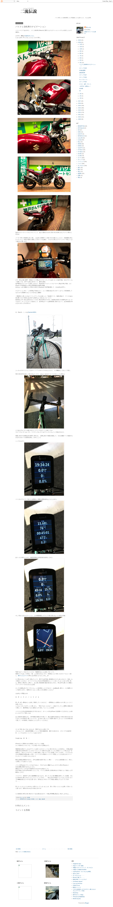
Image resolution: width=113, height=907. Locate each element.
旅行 (79, 167)
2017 (79, 101)
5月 (81, 60)
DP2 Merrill (81, 128)
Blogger (87, 903)
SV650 (32, 799)
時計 (79, 169)
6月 (81, 58)
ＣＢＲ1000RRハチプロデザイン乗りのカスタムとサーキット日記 (84, 890)
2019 (79, 40)
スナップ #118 (83, 68)
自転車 (43, 799)
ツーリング (81, 161)
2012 (79, 112)
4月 (81, 62)
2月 (81, 96)
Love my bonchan (77, 883)
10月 (81, 49)
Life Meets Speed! (77, 881)
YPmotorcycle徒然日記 (79, 896)
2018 (79, 42)
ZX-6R (79, 153)
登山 (79, 171)
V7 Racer (80, 149)
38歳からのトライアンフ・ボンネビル (83, 867)
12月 (81, 44)
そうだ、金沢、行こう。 (85, 84)
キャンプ (80, 159)
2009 (79, 119)
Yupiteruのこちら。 (30, 35)
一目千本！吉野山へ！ (85, 86)
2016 (79, 103)
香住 (79, 177)
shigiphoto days (77, 863)
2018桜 (81, 88)
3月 (81, 93)
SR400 (79, 143)
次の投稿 (18, 849)
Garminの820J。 (32, 312)
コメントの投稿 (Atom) (24, 851)
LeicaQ (28, 799)
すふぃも (88, 27)
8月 (81, 53)
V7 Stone (80, 151)
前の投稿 (70, 849)
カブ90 (79, 155)
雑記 (40, 799)
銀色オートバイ (77, 887)
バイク (36, 799)
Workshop (75, 892)
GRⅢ (79, 132)
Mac (79, 141)
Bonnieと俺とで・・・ (79, 877)
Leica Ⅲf (80, 138)
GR (79, 130)
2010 (79, 117)
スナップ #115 (83, 81)
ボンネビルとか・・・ (78, 875)
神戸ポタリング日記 (78, 894)
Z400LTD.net (76, 885)
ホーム (44, 849)
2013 (79, 110)
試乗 (79, 175)
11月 (81, 46)
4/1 (80, 90)
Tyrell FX (80, 147)
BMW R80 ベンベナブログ (80, 879)
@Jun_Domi (76, 873)
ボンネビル (81, 165)
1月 (81, 98)
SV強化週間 (82, 70)
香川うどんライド (23, 675)
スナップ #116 (83, 77)
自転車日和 (82, 72)
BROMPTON (81, 126)
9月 (81, 51)
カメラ (79, 157)
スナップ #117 (83, 75)
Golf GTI (80, 134)
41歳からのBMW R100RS (79, 869)
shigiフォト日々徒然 (78, 865)
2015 (79, 105)
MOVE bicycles (77, 898)
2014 (79, 108)
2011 (79, 114)
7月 (81, 55)
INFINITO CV (23, 799)
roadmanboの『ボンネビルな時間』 (82, 871)
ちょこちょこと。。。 (85, 79)
